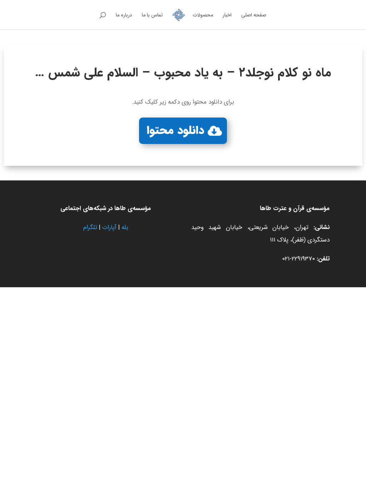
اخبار (227, 16)
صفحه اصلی (253, 16)
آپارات (109, 227)
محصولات (203, 16)
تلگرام (90, 227)
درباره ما (124, 16)
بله (125, 227)
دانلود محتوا (175, 131)
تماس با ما (152, 16)
